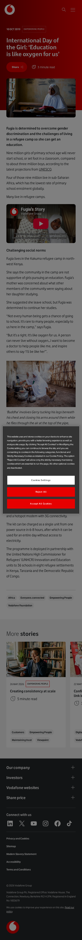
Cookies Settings (41, 480)
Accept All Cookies (41, 503)
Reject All (41, 492)
